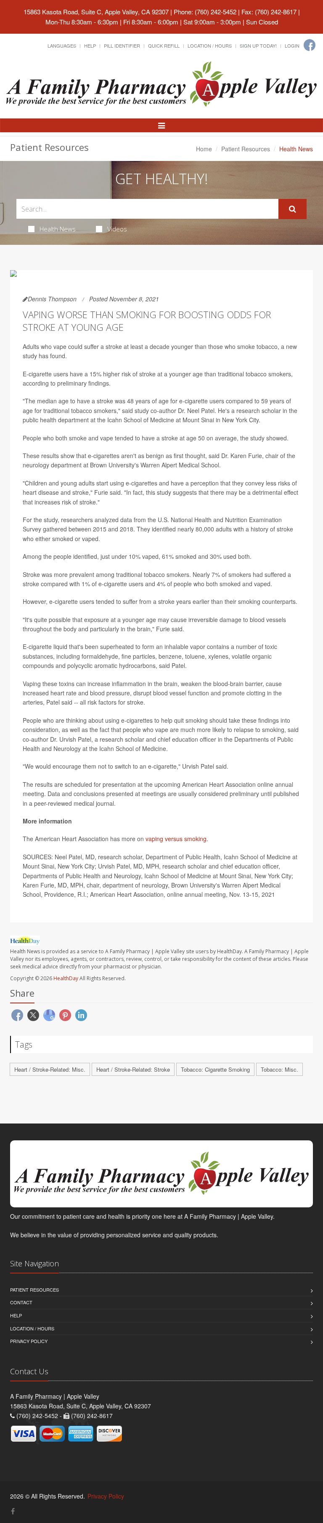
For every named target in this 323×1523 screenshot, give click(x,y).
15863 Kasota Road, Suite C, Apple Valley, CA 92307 (96, 11)
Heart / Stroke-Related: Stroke (133, 1069)
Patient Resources (245, 149)
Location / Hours (210, 45)
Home (204, 149)
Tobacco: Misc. (279, 1069)
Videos (117, 229)
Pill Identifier (122, 45)
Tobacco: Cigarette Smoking (215, 1069)
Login (292, 45)
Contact (21, 1302)
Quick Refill (164, 45)
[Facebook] (309, 45)
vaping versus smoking (176, 838)
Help (90, 45)
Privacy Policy (29, 1341)
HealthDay (65, 978)
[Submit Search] (292, 209)
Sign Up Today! (258, 45)
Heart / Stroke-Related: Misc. (49, 1069)
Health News (58, 229)
